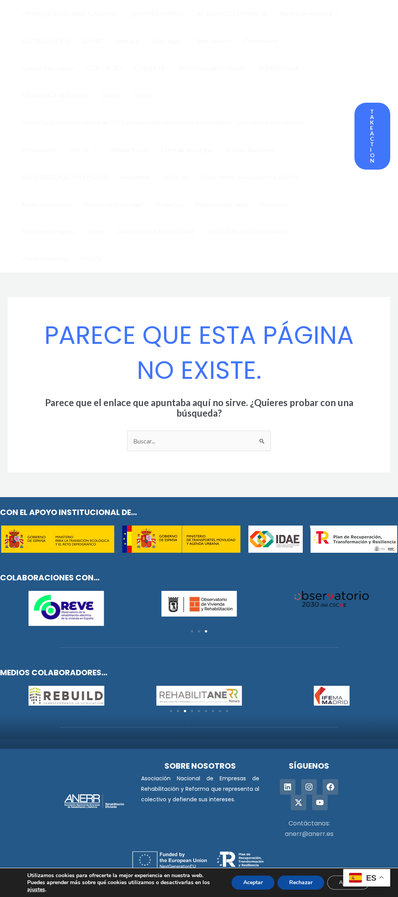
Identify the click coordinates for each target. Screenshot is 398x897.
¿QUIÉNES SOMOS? (157, 13)
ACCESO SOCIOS (46, 40)
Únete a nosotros (44, 258)
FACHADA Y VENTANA (55, 95)
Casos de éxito (212, 40)
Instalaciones (39, 149)
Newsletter (135, 176)
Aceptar (253, 882)
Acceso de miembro (305, 13)
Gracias (111, 95)
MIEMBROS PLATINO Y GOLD (65, 176)
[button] (336, 13)
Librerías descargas (187, 149)
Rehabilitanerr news (221, 204)
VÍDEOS (91, 258)
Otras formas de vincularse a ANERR (249, 176)
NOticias (175, 176)
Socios (96, 231)
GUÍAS (143, 95)
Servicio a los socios (48, 231)
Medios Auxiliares (249, 149)
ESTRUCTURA (278, 68)
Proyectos (169, 204)
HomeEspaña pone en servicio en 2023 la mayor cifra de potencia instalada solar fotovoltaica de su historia (163, 122)
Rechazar (300, 882)
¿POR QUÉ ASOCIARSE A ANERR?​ (69, 13)
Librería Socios (128, 149)
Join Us (79, 149)
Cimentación (261, 40)
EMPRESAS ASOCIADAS (211, 68)
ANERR (92, 40)
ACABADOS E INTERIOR (232, 13)
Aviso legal (166, 40)
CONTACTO (104, 68)
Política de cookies (47, 204)
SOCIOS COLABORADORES (156, 231)
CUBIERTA (149, 68)
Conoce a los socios (48, 68)
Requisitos (274, 204)
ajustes (36, 889)
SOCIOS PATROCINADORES (248, 231)
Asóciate (127, 40)
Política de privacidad (114, 204)
